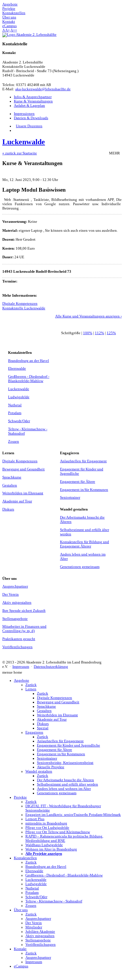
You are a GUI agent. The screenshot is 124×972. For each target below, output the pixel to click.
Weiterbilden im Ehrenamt (22, 493)
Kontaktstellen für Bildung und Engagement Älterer (84, 544)
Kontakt (20, 949)
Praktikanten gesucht (18, 639)
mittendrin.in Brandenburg (46, 823)
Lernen (30, 689)
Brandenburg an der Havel (28, 361)
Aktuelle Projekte (50, 767)
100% (87, 333)
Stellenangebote (15, 619)
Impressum (20, 667)
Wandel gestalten (38, 771)
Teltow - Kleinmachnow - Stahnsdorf (53, 901)
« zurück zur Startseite (19, 153)
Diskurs (8, 509)
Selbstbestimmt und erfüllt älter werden (67, 784)
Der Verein (10, 594)
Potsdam (14, 413)
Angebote (21, 680)
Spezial (42, 728)
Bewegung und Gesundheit (23, 469)
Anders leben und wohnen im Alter (64, 789)
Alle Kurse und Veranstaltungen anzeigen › (88, 316)
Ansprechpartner (15, 586)
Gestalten (9, 485)
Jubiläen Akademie (40, 932)
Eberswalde (17, 369)
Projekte (20, 797)
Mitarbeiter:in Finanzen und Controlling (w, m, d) (24, 629)
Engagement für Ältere (77, 482)
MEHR (115, 153)
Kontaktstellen (25, 858)
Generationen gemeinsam (79, 567)
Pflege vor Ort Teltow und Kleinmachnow (57, 832)
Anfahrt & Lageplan (29, 106)
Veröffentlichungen (17, 647)
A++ (13, 30)
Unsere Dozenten (29, 126)
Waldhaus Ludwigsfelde (44, 845)
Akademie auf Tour (17, 501)
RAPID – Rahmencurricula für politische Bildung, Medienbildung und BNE (64, 838)
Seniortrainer (70, 498)
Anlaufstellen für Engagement (83, 461)
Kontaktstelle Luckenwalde (23, 308)
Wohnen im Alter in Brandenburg (51, 849)
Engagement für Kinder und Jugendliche (68, 745)
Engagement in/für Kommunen (84, 490)
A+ (7, 30)
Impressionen (24, 114)
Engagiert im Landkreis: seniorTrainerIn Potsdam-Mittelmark (73, 815)
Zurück (31, 685)
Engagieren (34, 732)
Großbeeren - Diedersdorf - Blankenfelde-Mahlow (28, 379)
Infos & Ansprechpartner (33, 97)
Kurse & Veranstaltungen (33, 101)
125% (111, 333)
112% (99, 333)
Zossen (13, 442)
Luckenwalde (18, 389)
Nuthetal (15, 405)
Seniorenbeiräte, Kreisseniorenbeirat (65, 763)
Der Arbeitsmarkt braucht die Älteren (65, 780)
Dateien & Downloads (31, 118)
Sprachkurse (11, 477)
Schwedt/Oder (19, 421)
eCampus (21, 966)
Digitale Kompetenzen (19, 304)
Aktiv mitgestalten (16, 603)
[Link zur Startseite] (29, 35)
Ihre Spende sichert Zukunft (24, 611)
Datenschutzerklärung (51, 667)
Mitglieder (33, 927)
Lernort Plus (34, 819)
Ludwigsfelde (18, 397)
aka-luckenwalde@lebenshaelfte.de (43, 89)
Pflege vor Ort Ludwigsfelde (47, 828)
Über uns (21, 910)
